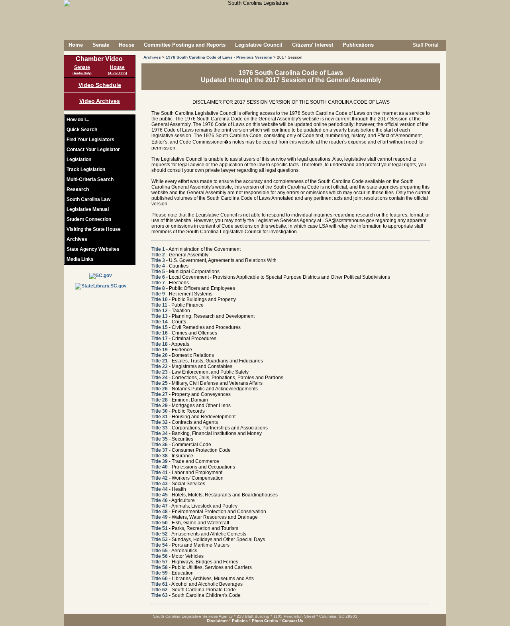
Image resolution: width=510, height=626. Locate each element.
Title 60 (159, 578)
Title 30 (159, 411)
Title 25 (159, 383)
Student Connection (89, 219)
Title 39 (159, 461)
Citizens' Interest (312, 45)
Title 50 (159, 523)
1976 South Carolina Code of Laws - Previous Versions (219, 57)
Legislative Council (258, 45)
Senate (100, 45)
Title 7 (158, 282)
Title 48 (159, 511)
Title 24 (159, 377)
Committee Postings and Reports (185, 45)
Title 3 (158, 260)
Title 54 (159, 545)
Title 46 (159, 500)
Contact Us (292, 620)
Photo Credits (265, 620)
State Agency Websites (93, 249)
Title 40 (159, 467)
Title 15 (159, 327)
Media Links (80, 259)
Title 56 (159, 556)
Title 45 (159, 495)
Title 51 (159, 528)
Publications (358, 45)
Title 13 (159, 316)
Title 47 (159, 506)
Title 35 (159, 439)
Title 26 (159, 389)
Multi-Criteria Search (90, 179)
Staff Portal (425, 45)
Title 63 (159, 595)
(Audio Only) (82, 73)
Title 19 (159, 349)
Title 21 (159, 361)
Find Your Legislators (90, 139)
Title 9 (158, 294)
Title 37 (159, 450)
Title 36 (159, 444)
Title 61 (159, 584)
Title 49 (159, 517)
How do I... (78, 119)
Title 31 (159, 416)
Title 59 (159, 573)
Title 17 (159, 338)
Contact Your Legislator (93, 149)
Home (76, 45)
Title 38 (159, 456)
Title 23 (159, 372)
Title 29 (159, 405)
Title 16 (159, 333)
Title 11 (159, 305)
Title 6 (158, 277)
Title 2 (158, 255)
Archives (77, 239)
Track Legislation (86, 169)
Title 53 (159, 539)
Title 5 (158, 271)
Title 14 (159, 322)
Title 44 (159, 489)
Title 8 (158, 288)
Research (78, 189)
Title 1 (158, 249)
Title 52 (159, 534)
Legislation (79, 159)
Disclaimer (217, 620)
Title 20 (159, 355)
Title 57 (159, 562)
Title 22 (159, 366)
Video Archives (99, 101)
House (126, 45)
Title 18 (159, 344)
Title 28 (159, 400)
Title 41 (159, 472)
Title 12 (159, 310)
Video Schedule (99, 85)
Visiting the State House (94, 229)
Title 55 (159, 550)
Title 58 (159, 567)
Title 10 (159, 299)
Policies (240, 620)
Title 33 (159, 428)
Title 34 (159, 433)
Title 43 (159, 483)
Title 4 (158, 266)
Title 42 (159, 478)
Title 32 (159, 422)
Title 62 (159, 590)
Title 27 (159, 394)
